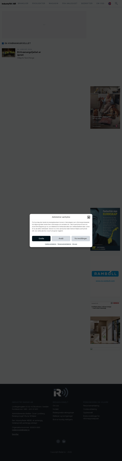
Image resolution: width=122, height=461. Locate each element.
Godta (41, 238)
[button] (89, 217)
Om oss (74, 244)
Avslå (61, 238)
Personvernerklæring (64, 244)
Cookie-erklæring (50, 244)
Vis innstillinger (80, 238)
